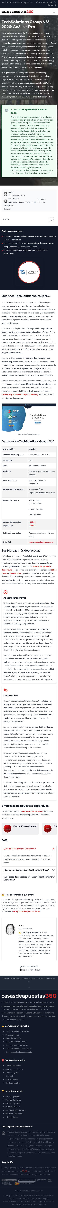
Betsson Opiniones (13, 1103)
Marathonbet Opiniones (15, 1110)
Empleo (46, 1198)
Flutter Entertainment (25, 826)
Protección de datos (45, 1195)
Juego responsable (45, 1201)
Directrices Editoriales (32, 1198)
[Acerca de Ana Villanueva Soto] (5, 194)
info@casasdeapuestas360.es (26, 911)
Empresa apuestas (28, 978)
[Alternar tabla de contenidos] (50, 219)
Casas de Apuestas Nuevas (16, 1045)
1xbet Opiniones (12, 1117)
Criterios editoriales (27, 1201)
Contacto (16, 1195)
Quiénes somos (14, 1198)
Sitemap (6, 1195)
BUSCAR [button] (41, 2)
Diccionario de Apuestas (22, 1204)
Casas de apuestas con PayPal (18, 1048)
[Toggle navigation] (54, 11)
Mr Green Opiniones (13, 1113)
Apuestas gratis (12, 1072)
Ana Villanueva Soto (16, 195)
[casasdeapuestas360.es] (17, 11)
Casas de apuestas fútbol (16, 1041)
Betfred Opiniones (13, 1100)
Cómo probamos (10, 1201)
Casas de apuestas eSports (17, 1031)
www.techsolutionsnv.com (41, 542)
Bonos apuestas (12, 1035)
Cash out (9, 1076)
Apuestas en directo (14, 1069)
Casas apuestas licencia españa (18, 1052)
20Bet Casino (16, 573)
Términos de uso (28, 1195)
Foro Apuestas (11, 1079)
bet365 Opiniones (12, 1096)
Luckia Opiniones (12, 1107)
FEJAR (24, 1171)
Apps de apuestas (13, 1065)
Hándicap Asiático (12, 1083)
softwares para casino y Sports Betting (20, 394)
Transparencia (40, 1204)
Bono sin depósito (13, 1038)
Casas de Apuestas (11, 978)
